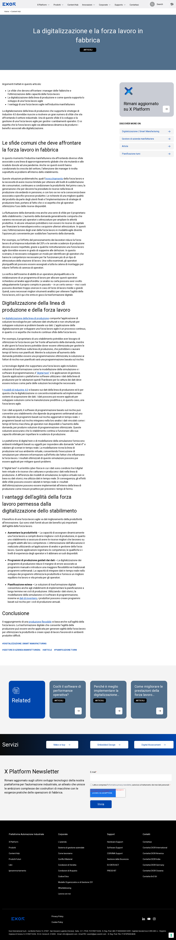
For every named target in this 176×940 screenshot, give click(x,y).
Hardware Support (115, 842)
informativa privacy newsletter (119, 785)
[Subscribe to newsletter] (166, 109)
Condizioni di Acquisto (67, 871)
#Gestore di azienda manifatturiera (21, 650)
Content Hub (73, 5)
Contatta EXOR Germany (153, 865)
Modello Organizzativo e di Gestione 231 (75, 882)
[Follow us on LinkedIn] (143, 919)
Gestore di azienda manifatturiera (138, 139)
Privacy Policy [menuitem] (57, 916)
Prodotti (12, 848)
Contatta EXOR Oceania (153, 871)
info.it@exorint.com (69, 934)
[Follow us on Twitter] (149, 919)
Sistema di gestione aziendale (71, 848)
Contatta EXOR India (151, 859)
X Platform (13, 842)
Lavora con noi (64, 894)
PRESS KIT (111, 871)
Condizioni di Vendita (67, 865)
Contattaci (134, 5)
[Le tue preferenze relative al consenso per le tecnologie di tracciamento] (171, 935)
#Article (47, 650)
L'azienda (62, 842)
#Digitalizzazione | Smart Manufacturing (24, 643)
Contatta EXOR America (153, 853)
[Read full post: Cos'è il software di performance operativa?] (78, 711)
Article (125, 146)
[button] (43, 4)
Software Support (115, 848)
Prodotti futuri (15, 859)
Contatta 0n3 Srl (150, 876)
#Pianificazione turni (65, 650)
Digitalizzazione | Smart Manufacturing (140, 131)
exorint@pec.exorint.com (96, 934)
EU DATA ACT (113, 865)
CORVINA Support (115, 853)
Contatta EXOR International (155, 848)
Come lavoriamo (65, 853)
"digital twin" (43, 372)
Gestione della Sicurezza (118, 859)
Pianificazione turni (131, 153)
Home (6, 11)
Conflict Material (65, 859)
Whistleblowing (64, 888)
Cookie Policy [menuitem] (57, 922)
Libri (10, 865)
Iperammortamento (17, 871)
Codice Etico (63, 876)
